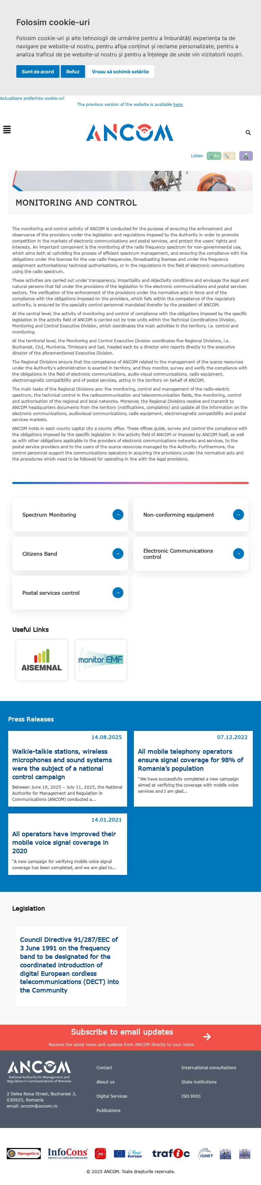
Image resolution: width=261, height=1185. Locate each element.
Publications (108, 1110)
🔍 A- (229, 155)
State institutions (198, 1081)
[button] (7, 130)
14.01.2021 (106, 819)
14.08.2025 (106, 737)
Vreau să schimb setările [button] (120, 71)
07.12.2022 (232, 737)
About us (106, 1081)
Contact (104, 1067)
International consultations (208, 1067)
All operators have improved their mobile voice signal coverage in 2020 (64, 842)
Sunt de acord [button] (38, 71)
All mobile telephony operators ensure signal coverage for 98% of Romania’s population (190, 760)
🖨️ (246, 155)
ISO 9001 (191, 1096)
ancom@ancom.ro (39, 1106)
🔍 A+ (214, 155)
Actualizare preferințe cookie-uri (32, 98)
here (177, 104)
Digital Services (112, 1096)
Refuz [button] (73, 71)
